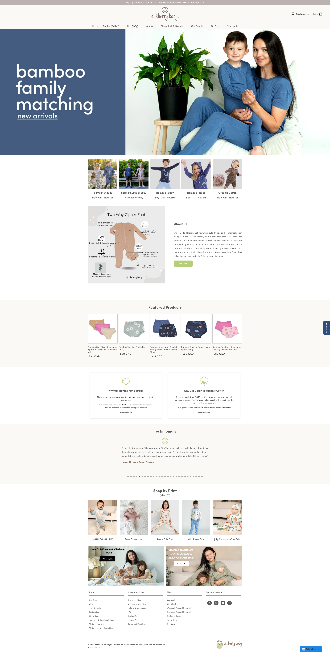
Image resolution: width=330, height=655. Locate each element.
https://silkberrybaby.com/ (107, 644)
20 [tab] (182, 476)
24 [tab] (193, 476)
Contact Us (132, 616)
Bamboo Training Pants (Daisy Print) (133, 348)
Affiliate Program (96, 624)
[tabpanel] (165, 451)
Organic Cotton (227, 192)
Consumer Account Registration (180, 612)
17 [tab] (173, 476)
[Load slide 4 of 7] (165, 152)
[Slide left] (91, 335)
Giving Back (94, 616)
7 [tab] (145, 476)
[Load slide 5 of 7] (169, 152)
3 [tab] (134, 476)
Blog (91, 604)
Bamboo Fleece (196, 192)
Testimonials (94, 612)
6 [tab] (142, 476)
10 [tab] (153, 476)
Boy (94, 197)
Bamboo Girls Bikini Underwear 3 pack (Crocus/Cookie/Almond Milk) (102, 349)
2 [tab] (131, 476)
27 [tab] (202, 476)
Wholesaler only (133, 197)
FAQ (129, 612)
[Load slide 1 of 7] (153, 152)
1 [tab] (128, 476)
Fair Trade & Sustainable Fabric (102, 620)
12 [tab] (159, 476)
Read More (183, 263)
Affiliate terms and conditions (101, 628)
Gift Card (171, 624)
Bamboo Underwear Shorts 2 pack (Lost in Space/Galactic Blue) (163, 349)
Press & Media (95, 608)
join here (108, 558)
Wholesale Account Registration (180, 608)
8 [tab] (148, 476)
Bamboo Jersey (165, 192)
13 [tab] (162, 476)
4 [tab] (136, 476)
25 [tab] (196, 476)
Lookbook (171, 600)
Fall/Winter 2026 (102, 192)
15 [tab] (168, 476)
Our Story (93, 600)
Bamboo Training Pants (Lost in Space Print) (196, 348)
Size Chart (171, 604)
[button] (112, 26)
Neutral (108, 197)
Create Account (302, 14)
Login (315, 14)
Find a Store (172, 620)
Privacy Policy (133, 620)
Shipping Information (137, 604)
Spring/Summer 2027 (133, 192)
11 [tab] (156, 476)
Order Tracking (134, 600)
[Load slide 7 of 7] (177, 152)
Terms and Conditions (137, 624)
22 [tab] (187, 476)
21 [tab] (185, 476)
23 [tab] (190, 476)
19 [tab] (179, 476)
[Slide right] (238, 335)
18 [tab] (176, 476)
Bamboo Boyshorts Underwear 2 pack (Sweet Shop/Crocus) (226, 348)
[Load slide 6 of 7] (173, 152)
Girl (100, 197)
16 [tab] (170, 476)
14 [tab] (165, 476)
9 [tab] (151, 476)
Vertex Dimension (96, 647)
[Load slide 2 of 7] (157, 152)
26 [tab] (199, 476)
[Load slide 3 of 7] (161, 152)
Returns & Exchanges (137, 608)
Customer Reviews (174, 616)
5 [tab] (139, 476)
